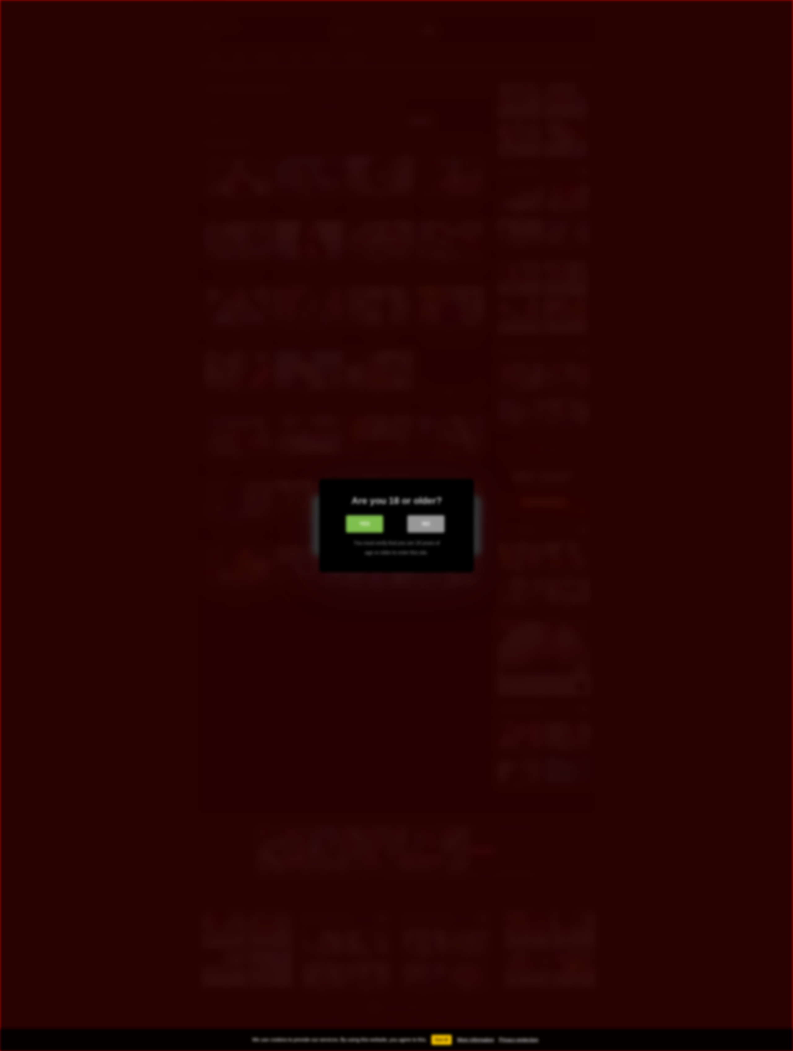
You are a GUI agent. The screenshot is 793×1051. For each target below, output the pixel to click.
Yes (365, 523)
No (426, 523)
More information (475, 1039)
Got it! (442, 1039)
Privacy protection (518, 1039)
